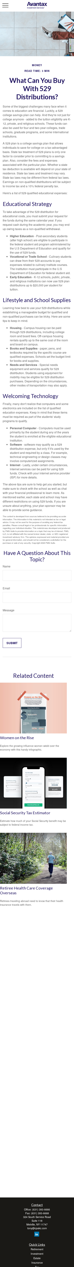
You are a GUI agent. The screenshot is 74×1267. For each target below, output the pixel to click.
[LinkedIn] (36, 1234)
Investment (37, 1253)
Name (6, 566)
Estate (37, 1258)
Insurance (37, 1262)
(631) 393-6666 (41, 1209)
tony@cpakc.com (37, 1228)
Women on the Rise (17, 737)
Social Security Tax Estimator (25, 812)
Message (8, 610)
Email (6, 588)
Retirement (37, 1249)
